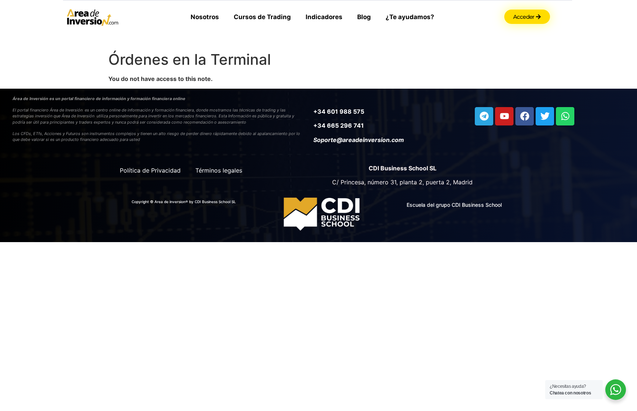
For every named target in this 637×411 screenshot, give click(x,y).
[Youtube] (504, 116)
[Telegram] (484, 116)
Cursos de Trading (262, 17)
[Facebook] (524, 116)
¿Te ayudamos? (410, 17)
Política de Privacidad (150, 170)
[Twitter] (545, 116)
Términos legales (218, 170)
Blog (364, 17)
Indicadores (324, 17)
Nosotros (205, 17)
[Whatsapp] (565, 116)
